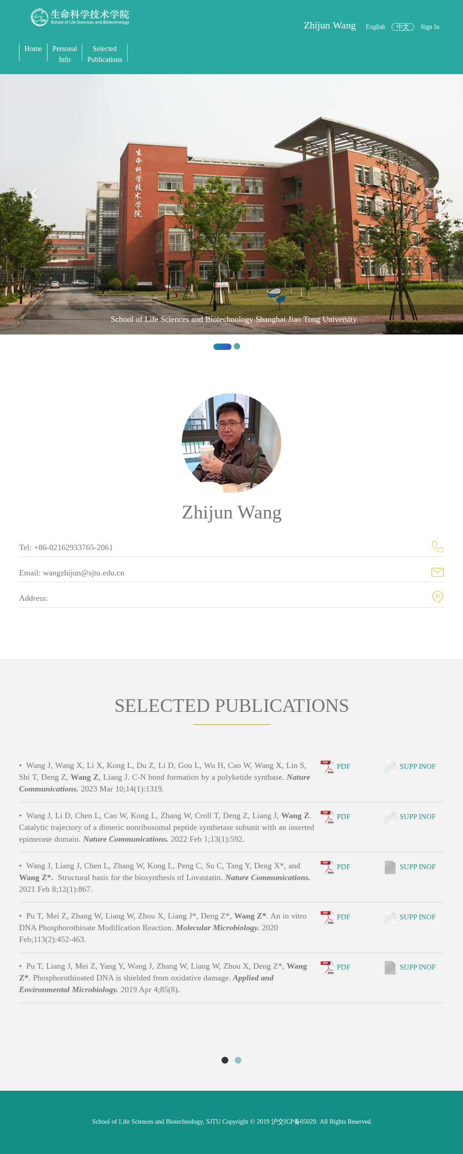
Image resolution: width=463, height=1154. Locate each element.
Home (33, 48)
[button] (35, 215)
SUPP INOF (418, 766)
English (375, 27)
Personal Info (64, 54)
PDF (343, 766)
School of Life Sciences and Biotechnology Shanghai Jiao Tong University (234, 319)
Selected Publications (104, 54)
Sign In (429, 27)
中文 (403, 27)
